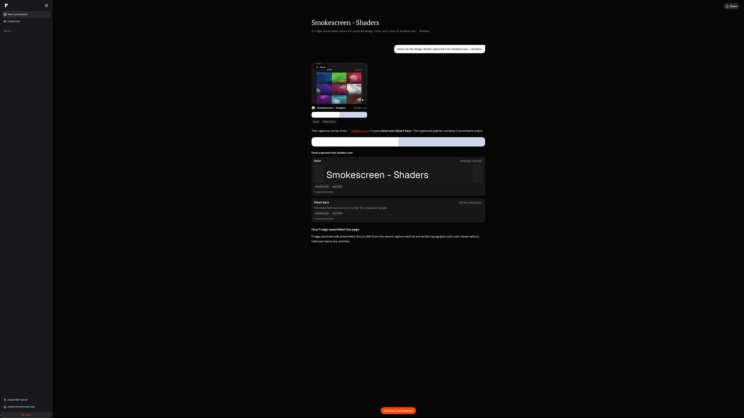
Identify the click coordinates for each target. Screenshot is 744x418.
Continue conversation (398, 410)
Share (733, 6)
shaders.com (360, 107)
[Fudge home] (6, 5)
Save (323, 67)
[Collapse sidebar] (46, 5)
